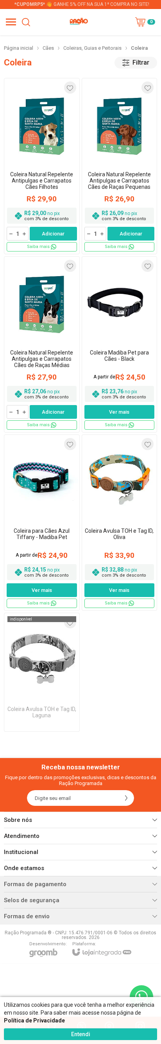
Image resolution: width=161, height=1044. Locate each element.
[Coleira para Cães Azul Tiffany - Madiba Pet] (41, 522)
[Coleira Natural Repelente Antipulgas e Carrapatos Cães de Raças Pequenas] (119, 166)
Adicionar (53, 234)
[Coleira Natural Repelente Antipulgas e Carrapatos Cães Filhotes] (41, 166)
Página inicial (18, 48)
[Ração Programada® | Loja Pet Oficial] (78, 22)
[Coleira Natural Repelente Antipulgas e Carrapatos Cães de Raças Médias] (41, 344)
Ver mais (119, 412)
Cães (48, 48)
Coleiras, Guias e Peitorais (92, 48)
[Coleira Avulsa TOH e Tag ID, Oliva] (119, 522)
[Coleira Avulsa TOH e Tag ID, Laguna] (41, 672)
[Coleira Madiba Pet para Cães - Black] (119, 344)
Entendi (80, 1034)
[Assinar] (126, 798)
